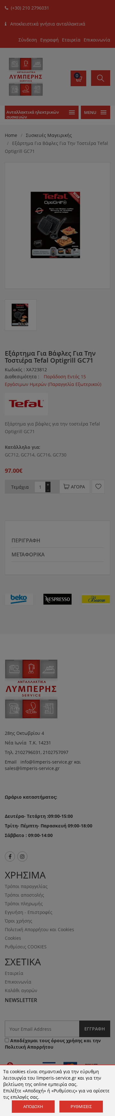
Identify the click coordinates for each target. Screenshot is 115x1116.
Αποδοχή (33, 1106)
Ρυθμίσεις (81, 1106)
